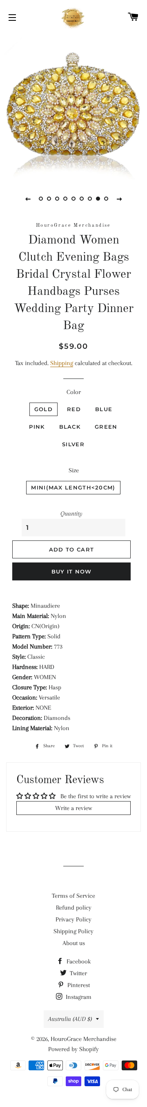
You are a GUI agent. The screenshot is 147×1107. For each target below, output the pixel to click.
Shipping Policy (73, 931)
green (106, 426)
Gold (43, 409)
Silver (73, 444)
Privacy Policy (73, 919)
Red (74, 409)
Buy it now (71, 571)
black (70, 426)
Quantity (71, 513)
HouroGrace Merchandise (83, 1039)
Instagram (77, 997)
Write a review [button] (73, 808)
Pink (37, 426)
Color (74, 392)
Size (74, 470)
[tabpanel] (73, 106)
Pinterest (78, 985)
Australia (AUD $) (70, 1019)
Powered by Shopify (73, 1049)
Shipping (61, 363)
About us (73, 943)
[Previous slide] (28, 199)
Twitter (77, 973)
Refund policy (73, 907)
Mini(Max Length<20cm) (73, 487)
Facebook (78, 961)
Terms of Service (73, 895)
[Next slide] (119, 199)
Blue (103, 409)
